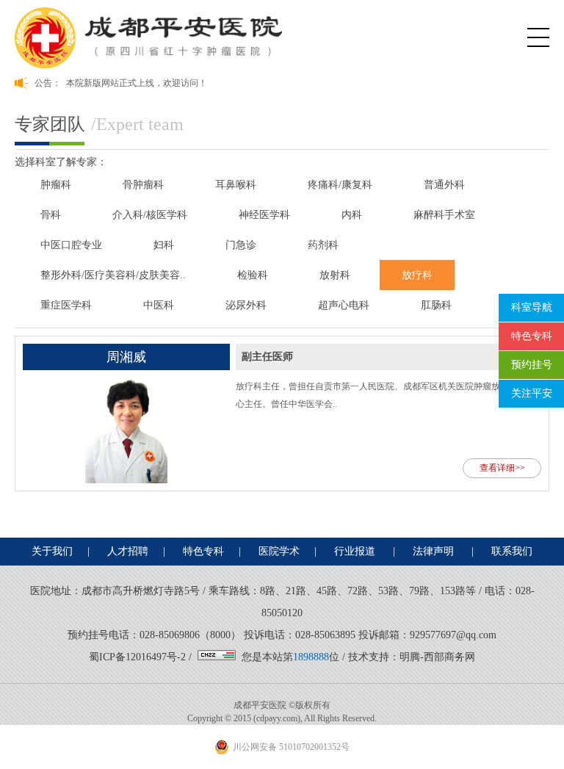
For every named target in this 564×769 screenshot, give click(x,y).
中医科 (158, 305)
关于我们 (52, 551)
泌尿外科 (246, 305)
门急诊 (240, 244)
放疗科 (417, 275)
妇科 (163, 244)
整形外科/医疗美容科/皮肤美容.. (113, 275)
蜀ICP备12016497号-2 (137, 657)
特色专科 (203, 551)
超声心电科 (343, 305)
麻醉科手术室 (444, 214)
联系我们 (511, 551)
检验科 (252, 275)
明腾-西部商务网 (437, 657)
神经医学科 (264, 214)
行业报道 (356, 551)
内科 (351, 214)
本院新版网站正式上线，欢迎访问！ (136, 83)
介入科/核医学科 (149, 214)
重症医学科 (66, 305)
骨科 (50, 214)
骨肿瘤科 (143, 184)
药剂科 (323, 244)
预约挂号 (531, 364)
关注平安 (531, 393)
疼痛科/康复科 (340, 184)
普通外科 (444, 184)
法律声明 (435, 551)
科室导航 (531, 307)
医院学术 (279, 551)
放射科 (334, 275)
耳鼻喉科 (235, 184)
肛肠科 (436, 305)
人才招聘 (127, 551)
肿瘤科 (55, 184)
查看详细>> (502, 468)
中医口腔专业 (71, 244)
